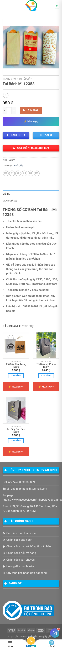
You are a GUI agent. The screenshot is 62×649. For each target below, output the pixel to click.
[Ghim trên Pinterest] (30, 173)
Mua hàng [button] (16, 376)
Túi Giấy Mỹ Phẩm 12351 (46, 366)
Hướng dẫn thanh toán (20, 566)
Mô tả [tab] (6, 194)
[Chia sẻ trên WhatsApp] (6, 173)
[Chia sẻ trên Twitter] (18, 173)
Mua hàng (30, 110)
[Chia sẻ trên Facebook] (12, 173)
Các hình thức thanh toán (21, 533)
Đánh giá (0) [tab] (10, 200)
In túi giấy (25, 78)
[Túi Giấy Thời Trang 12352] (16, 345)
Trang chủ (9, 78)
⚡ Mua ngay (31, 121)
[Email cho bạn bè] (24, 173)
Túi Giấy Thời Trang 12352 (16, 366)
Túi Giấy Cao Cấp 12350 (16, 431)
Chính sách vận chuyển (20, 559)
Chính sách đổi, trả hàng (21, 553)
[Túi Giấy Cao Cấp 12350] (16, 410)
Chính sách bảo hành (19, 539)
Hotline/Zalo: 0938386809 (19, 482)
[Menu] (5, 6)
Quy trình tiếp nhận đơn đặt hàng (26, 573)
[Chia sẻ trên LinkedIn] (37, 173)
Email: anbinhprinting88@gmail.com (25, 488)
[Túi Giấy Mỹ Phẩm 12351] (46, 345)
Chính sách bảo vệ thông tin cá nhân (28, 546)
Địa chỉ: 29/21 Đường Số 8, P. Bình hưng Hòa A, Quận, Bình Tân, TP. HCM (30, 508)
